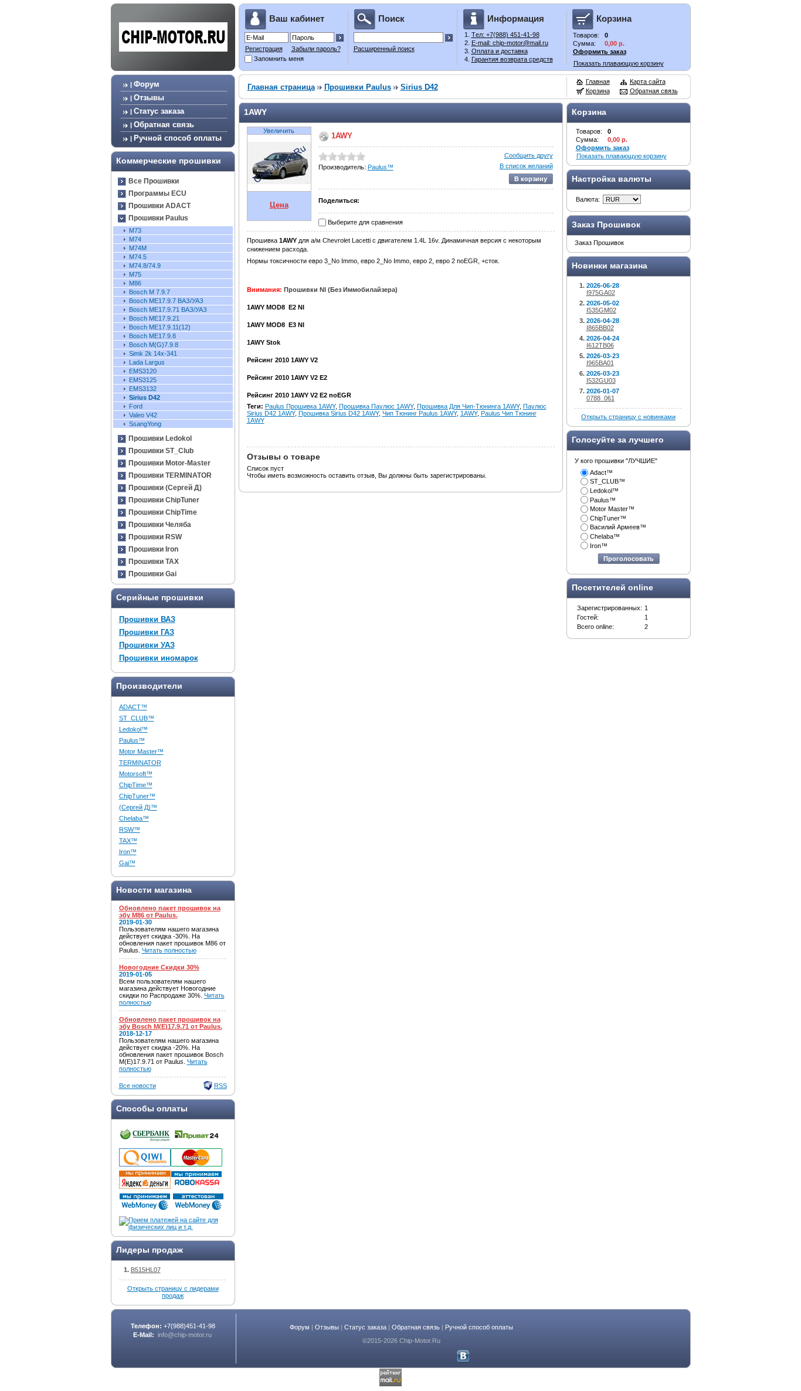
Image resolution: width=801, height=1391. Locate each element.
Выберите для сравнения (365, 222)
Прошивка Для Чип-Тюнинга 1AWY (468, 406)
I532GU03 (601, 380)
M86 (135, 283)
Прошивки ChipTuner (163, 500)
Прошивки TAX (153, 561)
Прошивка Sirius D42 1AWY (338, 413)
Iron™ (128, 851)
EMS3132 (143, 388)
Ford (135, 406)
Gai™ (127, 862)
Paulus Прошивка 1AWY (300, 406)
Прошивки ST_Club (161, 451)
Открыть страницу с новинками (628, 416)
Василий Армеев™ (618, 526)
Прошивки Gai (152, 574)
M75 (135, 274)
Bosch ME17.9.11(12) (160, 327)
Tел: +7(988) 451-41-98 (505, 34)
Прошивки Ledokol (160, 438)
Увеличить (278, 130)
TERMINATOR (140, 762)
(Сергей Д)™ (138, 807)
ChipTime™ (135, 784)
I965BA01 (600, 362)
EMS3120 (143, 371)
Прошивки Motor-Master (169, 463)
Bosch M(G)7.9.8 (153, 344)
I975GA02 (600, 292)
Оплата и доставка (499, 51)
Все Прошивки (153, 181)
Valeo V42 (143, 415)
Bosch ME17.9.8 (152, 335)
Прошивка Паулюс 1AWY (376, 406)
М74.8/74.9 (145, 265)
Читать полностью (169, 950)
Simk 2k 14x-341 (153, 353)
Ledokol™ (133, 729)
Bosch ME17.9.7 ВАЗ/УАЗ (166, 300)
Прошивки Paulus (158, 218)
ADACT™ (133, 706)
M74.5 (138, 256)
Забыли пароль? (316, 48)
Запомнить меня (279, 58)
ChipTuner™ (137, 796)
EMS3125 (143, 379)
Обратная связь (164, 124)
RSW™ (129, 829)
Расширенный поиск (384, 48)
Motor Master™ (141, 751)
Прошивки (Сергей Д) (165, 488)
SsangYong (145, 423)
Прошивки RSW (155, 537)
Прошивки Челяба (159, 525)
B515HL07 (146, 1269)
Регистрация (264, 48)
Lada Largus (147, 362)
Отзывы (149, 97)
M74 (135, 239)
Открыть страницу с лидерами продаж (173, 1292)
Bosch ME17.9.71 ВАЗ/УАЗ (168, 309)
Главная (598, 81)
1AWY (468, 413)
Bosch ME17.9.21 (154, 318)
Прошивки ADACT (159, 206)
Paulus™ (132, 740)
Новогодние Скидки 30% (159, 967)
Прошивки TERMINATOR (170, 475)
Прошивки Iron (153, 549)
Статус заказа (159, 111)
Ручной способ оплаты (178, 138)
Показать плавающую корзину (618, 63)
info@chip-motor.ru (185, 1334)
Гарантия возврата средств (512, 59)
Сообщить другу (528, 155)
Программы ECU (157, 193)
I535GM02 (601, 310)
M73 (135, 230)
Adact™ (601, 472)
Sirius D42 (144, 397)
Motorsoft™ (135, 773)
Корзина (598, 90)
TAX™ (128, 840)
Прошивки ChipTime (162, 512)
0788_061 (600, 398)
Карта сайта (648, 81)
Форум (146, 84)
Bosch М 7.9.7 (149, 291)
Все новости (137, 1085)
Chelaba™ (134, 818)
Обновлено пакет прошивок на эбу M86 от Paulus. (169, 911)
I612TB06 (600, 345)
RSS (220, 1085)
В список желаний (526, 165)
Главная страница (281, 87)
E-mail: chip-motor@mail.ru (509, 42)
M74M (138, 247)
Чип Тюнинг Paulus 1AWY (419, 413)
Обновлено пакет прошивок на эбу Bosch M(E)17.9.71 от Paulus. (170, 1023)
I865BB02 (600, 327)
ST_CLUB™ (136, 718)
